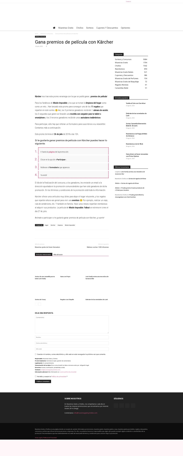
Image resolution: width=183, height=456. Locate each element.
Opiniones (125, 28)
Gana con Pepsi (65, 276)
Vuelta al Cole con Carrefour (136, 103)
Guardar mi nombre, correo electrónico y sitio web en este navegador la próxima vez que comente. (71, 354)
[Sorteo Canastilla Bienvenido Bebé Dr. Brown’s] (119, 126)
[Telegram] (42, 51)
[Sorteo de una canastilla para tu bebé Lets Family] (46, 267)
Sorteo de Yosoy (40, 299)
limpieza (60, 225)
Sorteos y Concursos (46, 34)
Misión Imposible (70, 225)
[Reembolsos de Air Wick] (119, 146)
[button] (145, 28)
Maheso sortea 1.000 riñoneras (98, 247)
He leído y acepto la (52, 376)
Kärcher (53, 225)
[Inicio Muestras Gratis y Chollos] (54, 27)
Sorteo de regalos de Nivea (137, 179)
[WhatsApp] (37, 51)
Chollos (79, 28)
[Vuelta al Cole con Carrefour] (119, 106)
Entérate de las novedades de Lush (97, 299)
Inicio (36, 34)
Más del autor (58, 254)
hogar (46, 225)
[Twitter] (146, 1)
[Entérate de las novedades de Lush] (97, 290)
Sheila (117, 183)
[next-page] (39, 304)
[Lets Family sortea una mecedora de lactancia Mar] (97, 267)
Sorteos (89, 28)
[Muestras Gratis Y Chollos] (91, 14)
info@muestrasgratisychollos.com (50, 369)
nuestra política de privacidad (68, 372)
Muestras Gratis (65, 28)
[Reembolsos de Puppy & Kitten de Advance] (119, 136)
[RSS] (143, 1)
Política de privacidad (59, 376)
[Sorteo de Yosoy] (46, 290)
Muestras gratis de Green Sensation (47, 247)
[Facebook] (136, 1)
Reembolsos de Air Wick (134, 144)
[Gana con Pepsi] (71, 267)
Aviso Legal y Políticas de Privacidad (46, 438)
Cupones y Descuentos (107, 28)
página (52, 152)
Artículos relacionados (43, 254)
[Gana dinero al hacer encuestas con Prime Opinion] (119, 156)
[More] (56, 51)
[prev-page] (36, 304)
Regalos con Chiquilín (67, 299)
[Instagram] (139, 1)
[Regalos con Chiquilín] (71, 290)
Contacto (128, 1)
